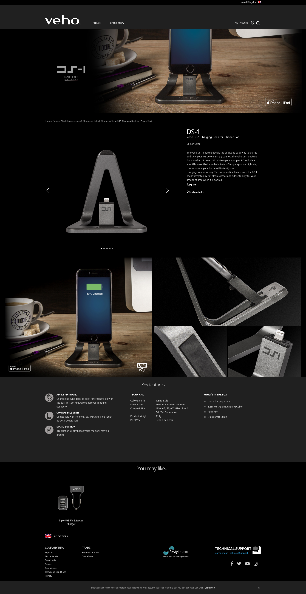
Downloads (50, 560)
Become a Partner (90, 552)
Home (48, 121)
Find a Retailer (52, 556)
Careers (48, 564)
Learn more (210, 587)
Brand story (117, 22)
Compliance (50, 568)
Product (96, 22)
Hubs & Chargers (102, 121)
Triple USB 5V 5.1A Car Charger (71, 522)
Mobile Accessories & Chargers (77, 121)
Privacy (48, 575)
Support (49, 552)
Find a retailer (196, 192)
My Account (241, 22)
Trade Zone (87, 556)
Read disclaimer (164, 420)
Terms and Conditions (55, 571)
